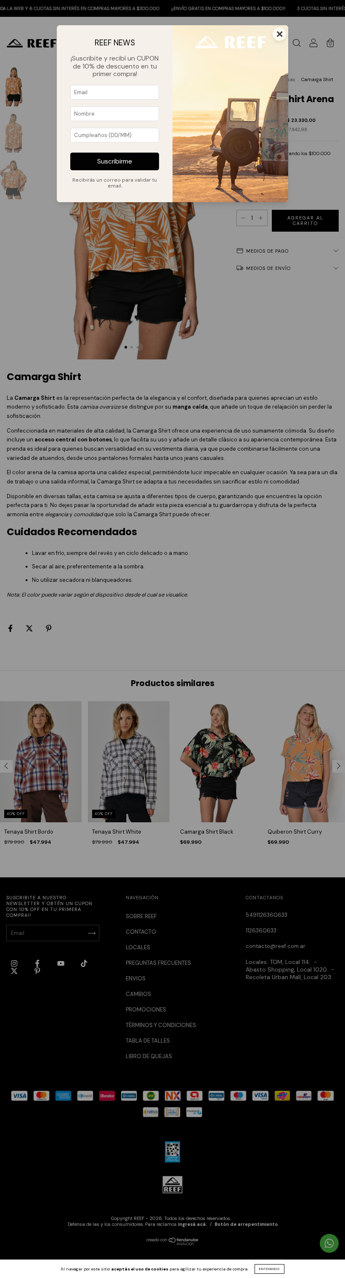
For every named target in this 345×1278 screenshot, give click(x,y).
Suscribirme (114, 161)
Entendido (269, 1269)
